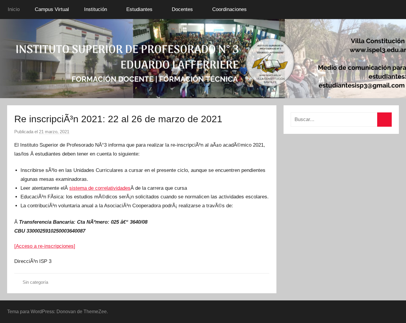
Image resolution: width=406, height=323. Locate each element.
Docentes (182, 9)
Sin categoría (35, 282)
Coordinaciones (229, 9)
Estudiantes (139, 9)
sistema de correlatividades (99, 188)
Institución (95, 9)
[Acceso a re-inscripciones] (44, 246)
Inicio (14, 9)
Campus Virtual (52, 9)
